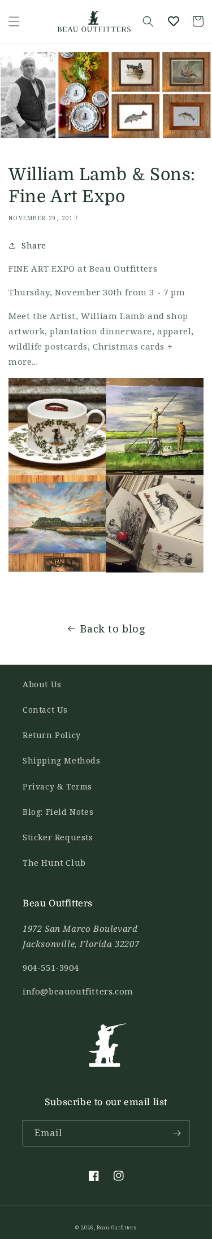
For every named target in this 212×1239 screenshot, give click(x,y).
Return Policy (52, 735)
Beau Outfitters (117, 1227)
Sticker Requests (58, 837)
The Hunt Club (54, 862)
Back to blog (112, 628)
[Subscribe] (176, 1133)
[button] (14, 21)
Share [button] (33, 245)
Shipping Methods (62, 760)
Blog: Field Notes (58, 811)
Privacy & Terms (57, 786)
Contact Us (45, 709)
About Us (42, 684)
